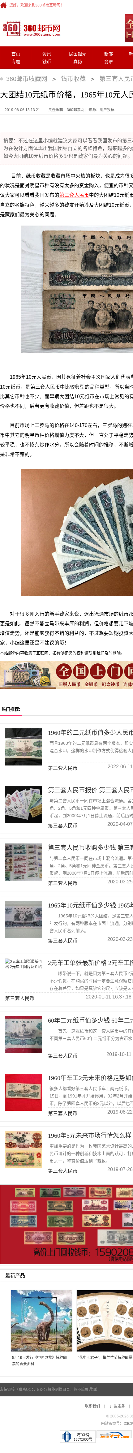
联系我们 (92, 1406)
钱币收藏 (73, 78)
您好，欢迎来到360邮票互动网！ (36, 5)
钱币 (46, 61)
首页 (15, 54)
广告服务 (117, 1406)
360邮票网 (30, 28)
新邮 (108, 54)
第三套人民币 (74, 195)
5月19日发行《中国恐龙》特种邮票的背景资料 (39, 1361)
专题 (15, 61)
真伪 (77, 61)
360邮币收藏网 (26, 78)
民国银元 (77, 54)
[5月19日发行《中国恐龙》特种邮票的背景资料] (39, 1321)
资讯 (46, 54)
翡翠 (108, 61)
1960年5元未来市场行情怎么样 (89, 1135)
